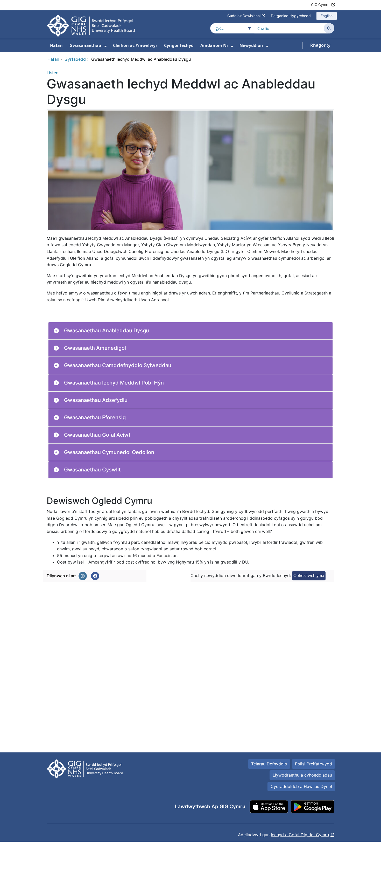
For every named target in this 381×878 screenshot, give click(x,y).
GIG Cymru (320, 4)
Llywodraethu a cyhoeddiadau (302, 775)
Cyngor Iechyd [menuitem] (179, 45)
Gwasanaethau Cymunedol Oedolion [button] (109, 452)
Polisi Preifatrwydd (313, 763)
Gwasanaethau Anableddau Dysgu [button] (106, 330)
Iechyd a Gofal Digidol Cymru (300, 834)
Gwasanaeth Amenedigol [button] (95, 348)
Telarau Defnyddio (269, 763)
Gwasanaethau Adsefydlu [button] (96, 400)
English (327, 15)
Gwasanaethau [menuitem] (85, 45)
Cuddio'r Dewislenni (243, 15)
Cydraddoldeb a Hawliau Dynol (301, 786)
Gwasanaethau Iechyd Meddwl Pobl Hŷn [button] (114, 383)
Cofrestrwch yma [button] (308, 575)
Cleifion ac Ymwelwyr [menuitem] (135, 45)
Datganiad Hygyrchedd (291, 15)
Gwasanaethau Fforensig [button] (95, 417)
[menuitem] (105, 46)
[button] (82, 576)
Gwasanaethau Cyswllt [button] (92, 470)
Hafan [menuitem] (56, 45)
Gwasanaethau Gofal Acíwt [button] (97, 435)
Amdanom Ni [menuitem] (214, 45)
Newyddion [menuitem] (251, 45)
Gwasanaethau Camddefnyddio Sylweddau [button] (117, 365)
